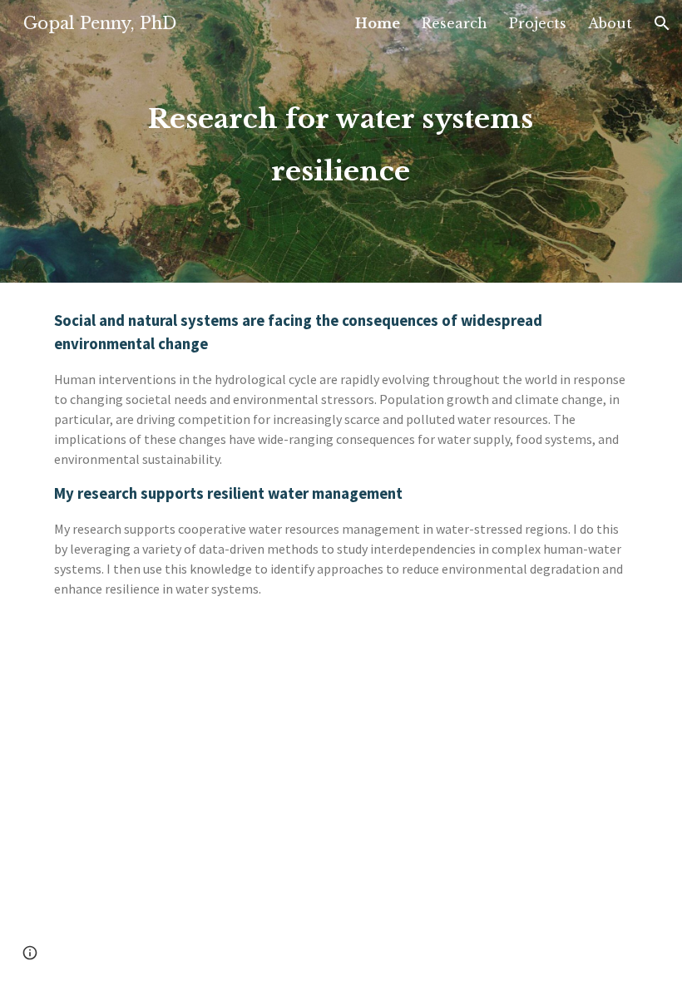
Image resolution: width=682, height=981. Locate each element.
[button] (662, 23)
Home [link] (377, 23)
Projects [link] (537, 23)
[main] (340, 141)
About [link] (610, 23)
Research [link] (454, 23)
